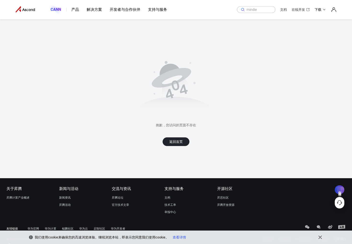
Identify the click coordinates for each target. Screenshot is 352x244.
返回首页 (176, 142)
